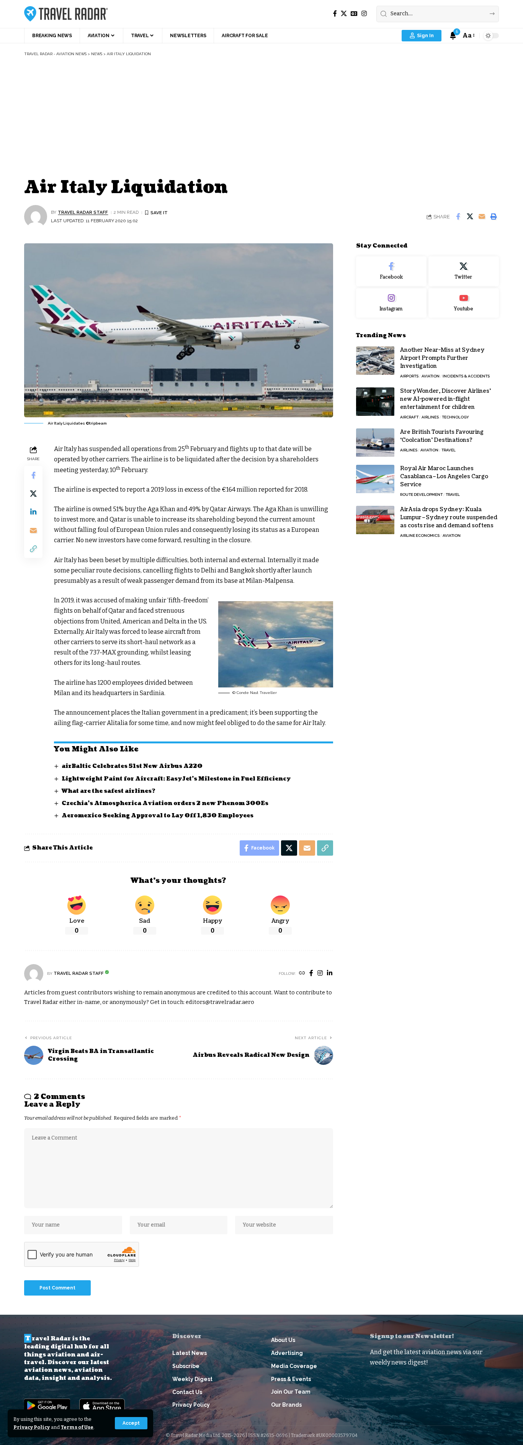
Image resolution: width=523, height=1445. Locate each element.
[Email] (481, 216)
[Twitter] (463, 271)
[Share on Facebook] (458, 216)
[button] (131, 1423)
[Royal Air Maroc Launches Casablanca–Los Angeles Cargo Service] (375, 479)
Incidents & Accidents (466, 376)
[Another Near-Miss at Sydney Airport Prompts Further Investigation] (375, 360)
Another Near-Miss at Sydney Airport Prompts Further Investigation (442, 358)
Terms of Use (77, 1427)
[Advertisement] (261, 118)
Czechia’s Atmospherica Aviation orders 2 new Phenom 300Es (165, 803)
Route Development (421, 495)
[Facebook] (335, 13)
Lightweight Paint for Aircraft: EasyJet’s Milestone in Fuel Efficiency (176, 778)
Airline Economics (420, 536)
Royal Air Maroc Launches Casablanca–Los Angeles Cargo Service (444, 477)
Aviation (431, 376)
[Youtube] (463, 303)
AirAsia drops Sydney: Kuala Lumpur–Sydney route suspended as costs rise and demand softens (448, 518)
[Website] (302, 973)
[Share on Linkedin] (33, 512)
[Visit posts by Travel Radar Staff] (35, 216)
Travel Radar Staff (83, 212)
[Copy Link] (33, 549)
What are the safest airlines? (108, 791)
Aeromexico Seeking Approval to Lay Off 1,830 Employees (157, 815)
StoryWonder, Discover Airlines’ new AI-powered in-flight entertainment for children (445, 399)
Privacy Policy (31, 1427)
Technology (455, 417)
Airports (409, 376)
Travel (448, 450)
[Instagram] (364, 13)
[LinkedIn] (329, 973)
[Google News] (354, 13)
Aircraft (409, 417)
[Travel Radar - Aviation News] (66, 13)
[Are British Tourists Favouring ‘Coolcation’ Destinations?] (375, 442)
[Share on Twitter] (469, 216)
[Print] (493, 216)
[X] (344, 13)
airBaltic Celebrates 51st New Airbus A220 (132, 766)
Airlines (430, 417)
